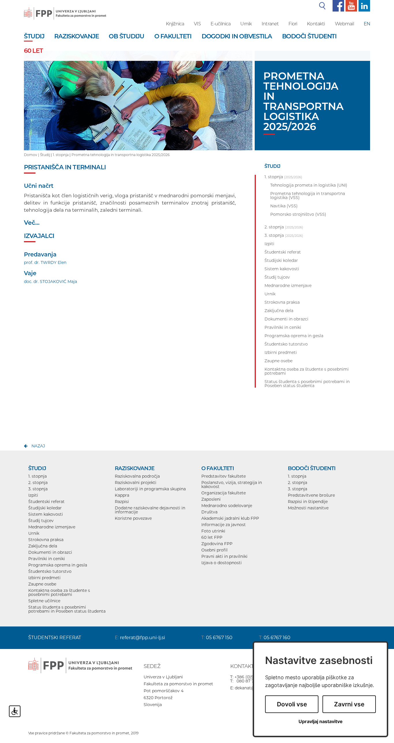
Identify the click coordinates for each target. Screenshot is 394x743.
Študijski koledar (45, 508)
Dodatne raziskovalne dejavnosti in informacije (150, 510)
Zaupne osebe (42, 584)
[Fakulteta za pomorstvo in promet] (65, 9)
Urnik (246, 24)
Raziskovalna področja (137, 476)
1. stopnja (61, 155)
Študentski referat (46, 501)
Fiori (292, 24)
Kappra (122, 495)
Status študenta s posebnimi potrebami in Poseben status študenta (67, 609)
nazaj (38, 446)
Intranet (270, 24)
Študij (45, 155)
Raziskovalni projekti (135, 482)
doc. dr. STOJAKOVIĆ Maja (50, 281)
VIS (197, 24)
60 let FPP (211, 537)
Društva (209, 512)
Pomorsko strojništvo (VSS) (298, 214)
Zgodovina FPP (216, 543)
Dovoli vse (292, 704)
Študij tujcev (41, 520)
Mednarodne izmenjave (51, 527)
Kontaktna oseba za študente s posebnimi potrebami (59, 592)
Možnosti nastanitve (308, 508)
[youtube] (350, 5)
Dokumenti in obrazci (50, 552)
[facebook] (337, 5)
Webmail (344, 24)
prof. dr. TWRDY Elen (45, 262)
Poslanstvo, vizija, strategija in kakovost (231, 484)
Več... (32, 222)
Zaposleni (211, 499)
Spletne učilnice (44, 600)
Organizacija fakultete (223, 493)
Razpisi (122, 501)
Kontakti (316, 24)
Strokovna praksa (45, 539)
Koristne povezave (133, 518)
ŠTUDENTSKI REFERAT (54, 637)
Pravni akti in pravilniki (224, 556)
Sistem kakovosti (45, 514)
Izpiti (33, 495)
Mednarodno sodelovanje (226, 505)
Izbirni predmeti (44, 577)
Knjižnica (175, 24)
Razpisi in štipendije (308, 501)
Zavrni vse (349, 704)
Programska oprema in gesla (57, 565)
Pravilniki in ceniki (46, 558)
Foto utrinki (213, 531)
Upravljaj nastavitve (321, 721)
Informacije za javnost (223, 524)
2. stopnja (38, 482)
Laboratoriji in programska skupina (150, 488)
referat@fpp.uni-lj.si (142, 637)
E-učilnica (221, 24)
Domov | (32, 155)
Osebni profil (214, 550)
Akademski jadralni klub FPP (230, 518)
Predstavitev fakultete (223, 476)
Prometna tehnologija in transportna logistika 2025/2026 (121, 155)
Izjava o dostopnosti (221, 562)
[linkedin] (363, 5)
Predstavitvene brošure (311, 495)
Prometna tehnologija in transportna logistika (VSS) (307, 196)
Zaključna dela (42, 546)
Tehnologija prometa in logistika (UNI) (308, 185)
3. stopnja (38, 488)
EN (367, 24)
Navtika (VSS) (284, 206)
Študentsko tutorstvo (50, 571)
